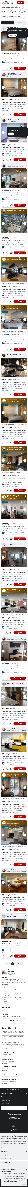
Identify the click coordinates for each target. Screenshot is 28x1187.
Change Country (5, 1100)
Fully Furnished (5, 1076)
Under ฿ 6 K (11, 1054)
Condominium (5, 1035)
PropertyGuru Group (6, 1093)
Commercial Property (13, 1036)
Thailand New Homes (6, 1162)
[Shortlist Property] (24, 80)
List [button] (8, 22)
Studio (3, 1068)
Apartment (4, 1036)
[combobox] (13, 7)
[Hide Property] (21, 80)
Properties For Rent (6, 1158)
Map (21, 22)
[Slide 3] (12, 95)
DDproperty (4, 1151)
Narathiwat (11, 1061)
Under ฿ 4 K (5, 1054)
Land (21, 1036)
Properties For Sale (6, 1155)
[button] (5, 984)
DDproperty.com (5, 1135)
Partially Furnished (15, 1076)
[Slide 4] (12, 49)
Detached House (13, 1035)
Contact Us (4, 1097)
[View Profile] (14, 75)
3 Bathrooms (13, 1081)
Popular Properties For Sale (8, 1166)
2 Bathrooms (5, 1081)
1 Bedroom (9, 1068)
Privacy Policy (7, 1178)
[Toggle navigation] (25, 2)
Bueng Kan (4, 1061)
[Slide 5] (13, 49)
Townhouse (20, 1035)
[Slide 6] (15, 49)
